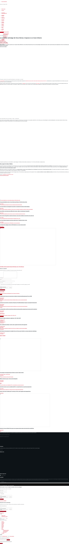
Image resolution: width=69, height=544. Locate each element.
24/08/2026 (1, 311)
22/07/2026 (1, 327)
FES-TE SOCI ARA (4, 1)
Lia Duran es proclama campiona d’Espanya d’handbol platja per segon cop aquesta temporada (18, 302)
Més (0, 431)
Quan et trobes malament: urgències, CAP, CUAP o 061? (10, 318)
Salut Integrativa (5, 531)
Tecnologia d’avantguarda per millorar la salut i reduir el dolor (12, 372)
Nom (1, 279)
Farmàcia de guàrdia (6, 31)
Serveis (3, 529)
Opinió (2, 527)
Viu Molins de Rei (2, 326)
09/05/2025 (1, 208)
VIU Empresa (4, 42)
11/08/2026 (1, 320)
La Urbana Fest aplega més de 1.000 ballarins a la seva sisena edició (13, 224)
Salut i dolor (4, 532)
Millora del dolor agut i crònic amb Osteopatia (8, 378)
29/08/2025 (1, 375)
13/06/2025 (1, 381)
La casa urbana (8, 174)
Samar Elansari (2, 304)
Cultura (1, 42)
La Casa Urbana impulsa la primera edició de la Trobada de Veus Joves (13, 220)
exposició (4, 174)
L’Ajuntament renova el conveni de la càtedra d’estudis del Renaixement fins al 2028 (16, 296)
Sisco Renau (37, 83)
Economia (3, 522)
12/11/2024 (1, 217)
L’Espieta (3, 533)
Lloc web (1, 282)
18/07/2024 (1, 226)
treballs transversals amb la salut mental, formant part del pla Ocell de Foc (36, 80)
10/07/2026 (1, 388)
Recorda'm (2, 493)
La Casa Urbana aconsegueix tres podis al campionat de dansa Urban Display (15, 206)
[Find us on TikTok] (1, 483)
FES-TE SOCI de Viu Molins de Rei (5, 434)
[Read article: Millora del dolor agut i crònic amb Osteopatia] (34, 376)
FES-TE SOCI (2, 32)
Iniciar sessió (3, 9)
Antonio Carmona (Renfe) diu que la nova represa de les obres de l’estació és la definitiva (17, 428)
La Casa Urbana (2, 80)
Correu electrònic (2, 281)
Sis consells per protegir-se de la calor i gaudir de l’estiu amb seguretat (13, 324)
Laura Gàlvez (2, 380)
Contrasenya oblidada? (3, 500)
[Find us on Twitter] (0, 483)
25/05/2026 (1, 393)
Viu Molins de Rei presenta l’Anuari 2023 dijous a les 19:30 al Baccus (12, 266)
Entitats (3, 526)
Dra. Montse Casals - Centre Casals (5, 374)
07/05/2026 (1, 430)
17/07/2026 (1, 333)
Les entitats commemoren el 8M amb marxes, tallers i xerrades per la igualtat (14, 211)
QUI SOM (1, 450)
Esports (1, 300)
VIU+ (2, 528)
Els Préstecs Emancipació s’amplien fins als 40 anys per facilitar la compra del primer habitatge (18, 331)
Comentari (1, 277)
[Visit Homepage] (6, 6)
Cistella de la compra (4, 516)
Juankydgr (23, 83)
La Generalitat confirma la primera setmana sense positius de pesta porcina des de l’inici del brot (18, 309)
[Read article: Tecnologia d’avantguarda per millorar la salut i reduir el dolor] (34, 354)
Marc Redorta (12, 485)
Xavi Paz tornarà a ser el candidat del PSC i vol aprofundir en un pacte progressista (15, 386)
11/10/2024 (1, 222)
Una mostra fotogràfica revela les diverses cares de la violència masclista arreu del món (17, 215)
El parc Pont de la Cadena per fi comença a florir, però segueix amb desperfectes (15, 391)
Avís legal (3, 481)
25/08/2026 (1, 298)
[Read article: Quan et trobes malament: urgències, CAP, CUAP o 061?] (34, 315)
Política (3, 10)
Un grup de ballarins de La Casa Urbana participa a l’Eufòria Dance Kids (13, 202)
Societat (1, 307)
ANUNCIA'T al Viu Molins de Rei (4, 436)
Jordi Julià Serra (2, 40)
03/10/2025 (1, 203)
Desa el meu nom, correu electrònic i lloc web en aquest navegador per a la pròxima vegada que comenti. (15, 284)
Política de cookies (4, 482)
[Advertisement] (24, 188)
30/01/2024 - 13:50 (3, 41)
